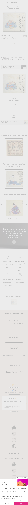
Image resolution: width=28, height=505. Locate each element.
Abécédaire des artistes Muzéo (14, 313)
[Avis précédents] (1, 403)
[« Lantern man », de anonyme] (14, 302)
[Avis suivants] (27, 403)
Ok (24, 355)
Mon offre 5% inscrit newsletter (14, 459)
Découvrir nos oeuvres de (10, 122)
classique (23, 103)
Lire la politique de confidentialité (8, 498)
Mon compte (14, 457)
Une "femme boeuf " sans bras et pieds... (16, 219)
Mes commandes (14, 455)
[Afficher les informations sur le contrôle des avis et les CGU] (22, 392)
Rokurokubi (16, 191)
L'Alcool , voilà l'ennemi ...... (16, 160)
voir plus (19, 403)
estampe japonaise (15, 104)
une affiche (11, 103)
